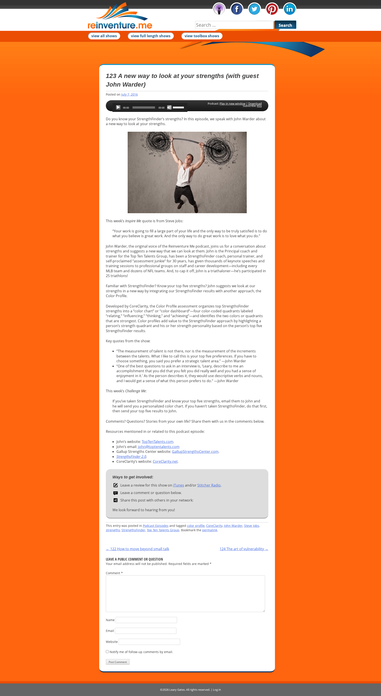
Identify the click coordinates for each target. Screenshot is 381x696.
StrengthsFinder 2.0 (131, 456)
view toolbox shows (202, 35)
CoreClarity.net (165, 461)
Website (112, 642)
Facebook (237, 9)
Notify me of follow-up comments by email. (141, 652)
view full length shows (150, 35)
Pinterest (272, 9)
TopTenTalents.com (157, 441)
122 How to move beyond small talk (137, 548)
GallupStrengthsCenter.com (195, 451)
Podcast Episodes (155, 526)
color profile (196, 526)
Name (110, 620)
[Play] (118, 107)
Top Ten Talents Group (163, 530)
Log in (217, 690)
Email (110, 631)
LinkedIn (289, 9)
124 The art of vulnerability (244, 548)
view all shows (104, 35)
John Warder (233, 526)
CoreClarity (214, 526)
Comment (114, 573)
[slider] (179, 107)
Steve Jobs (251, 526)
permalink (209, 530)
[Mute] (169, 107)
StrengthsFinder (133, 530)
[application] (149, 107)
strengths (113, 530)
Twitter (254, 9)
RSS (259, 106)
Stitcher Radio (209, 485)
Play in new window (232, 104)
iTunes (219, 9)
